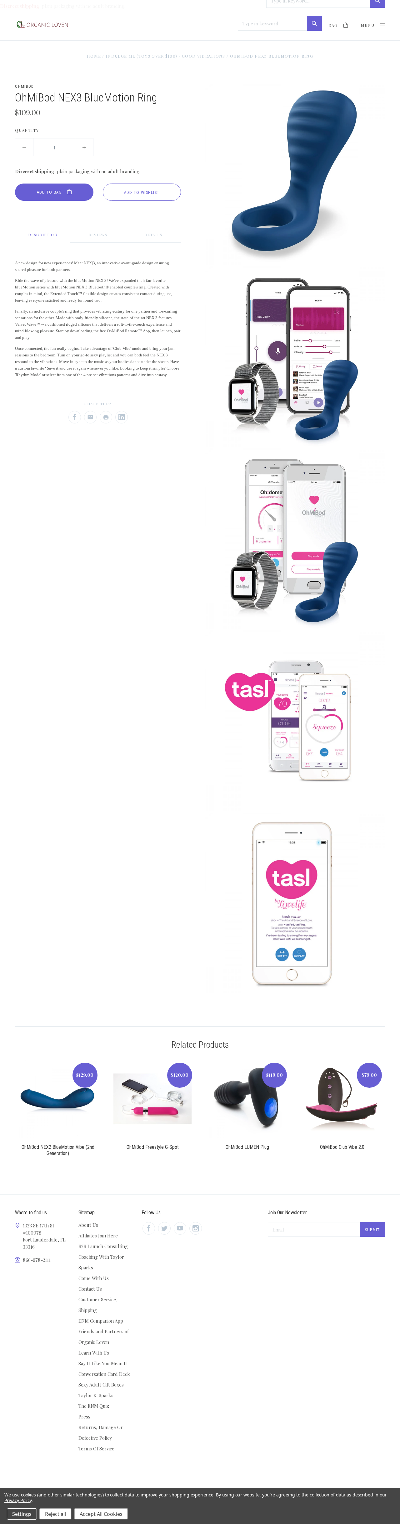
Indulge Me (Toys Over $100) (141, 56)
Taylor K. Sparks (95, 1395)
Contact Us (90, 1289)
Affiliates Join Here (98, 1235)
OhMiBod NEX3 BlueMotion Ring (271, 56)
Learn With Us (93, 1353)
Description (43, 234)
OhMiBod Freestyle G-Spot (153, 1147)
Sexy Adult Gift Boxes (101, 1384)
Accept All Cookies (101, 1514)
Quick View (58, 1102)
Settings (22, 1514)
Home (94, 56)
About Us (88, 1225)
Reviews (97, 234)
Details (153, 234)
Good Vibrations (203, 56)
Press (84, 1416)
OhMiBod (24, 86)
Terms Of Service (96, 1448)
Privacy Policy (18, 1500)
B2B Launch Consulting (103, 1246)
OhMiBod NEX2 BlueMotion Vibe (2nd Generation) (58, 1150)
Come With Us (93, 1278)
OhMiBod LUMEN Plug (247, 1147)
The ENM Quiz (93, 1406)
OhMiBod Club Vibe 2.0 (342, 1147)
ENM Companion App (100, 1321)
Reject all (55, 1514)
